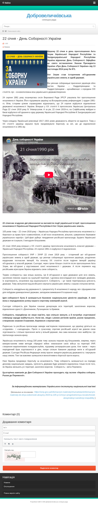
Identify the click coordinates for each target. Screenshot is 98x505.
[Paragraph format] (9, 444)
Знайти (93, 26)
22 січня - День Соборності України (32, 39)
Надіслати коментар (49, 468)
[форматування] (5, 444)
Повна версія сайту (14, 31)
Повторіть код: (9, 450)
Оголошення (9, 486)
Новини (7, 47)
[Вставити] (13, 444)
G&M (39, 502)
